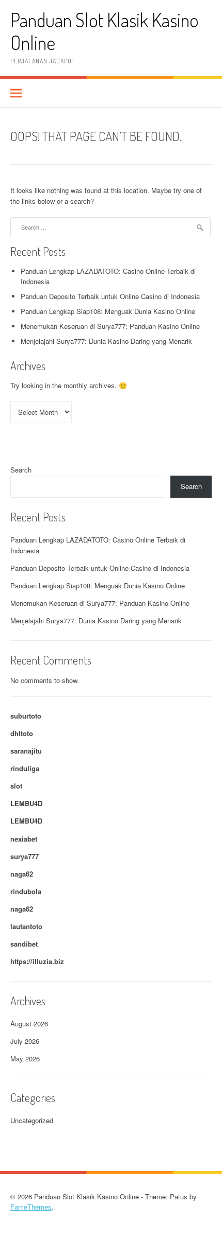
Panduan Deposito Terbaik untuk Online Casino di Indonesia (110, 296)
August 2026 (29, 1023)
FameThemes (31, 1207)
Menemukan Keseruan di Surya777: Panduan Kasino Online (110, 326)
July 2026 (24, 1041)
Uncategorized (31, 1120)
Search (20, 470)
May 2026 (25, 1058)
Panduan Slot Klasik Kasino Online (104, 31)
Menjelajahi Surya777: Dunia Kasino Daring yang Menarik (106, 341)
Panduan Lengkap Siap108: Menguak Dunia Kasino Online (108, 311)
